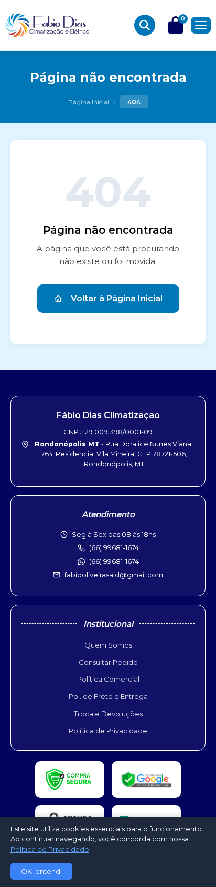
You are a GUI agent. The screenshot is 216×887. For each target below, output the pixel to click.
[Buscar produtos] (144, 25)
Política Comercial (108, 679)
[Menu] (201, 25)
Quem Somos (108, 645)
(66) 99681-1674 (114, 561)
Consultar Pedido (108, 662)
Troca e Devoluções (108, 713)
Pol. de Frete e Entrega (108, 696)
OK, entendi (41, 871)
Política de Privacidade (108, 731)
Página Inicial (88, 102)
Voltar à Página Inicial (117, 298)
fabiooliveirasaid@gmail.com (113, 575)
